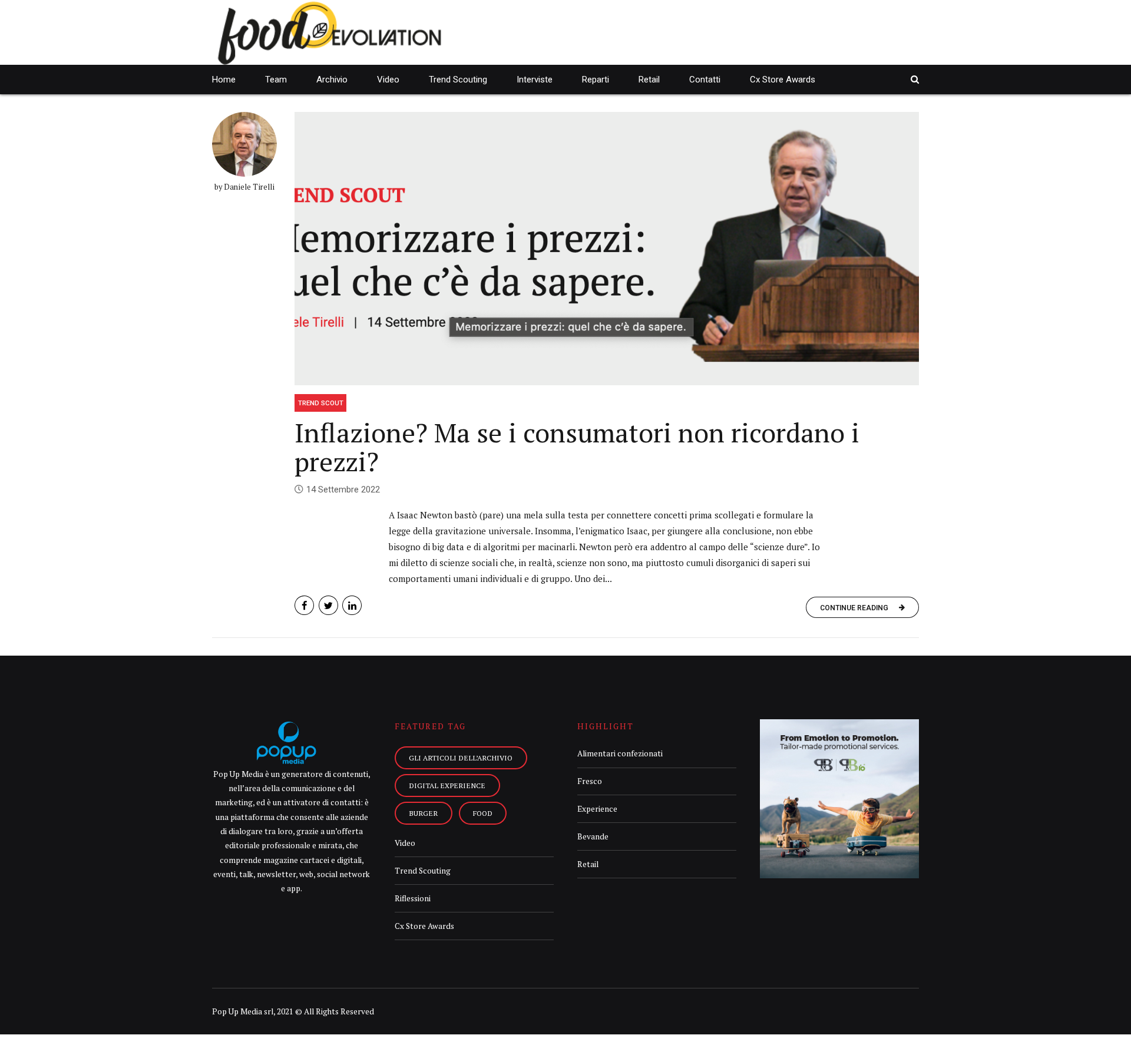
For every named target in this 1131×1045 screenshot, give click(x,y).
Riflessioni (413, 898)
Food (482, 813)
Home (224, 79)
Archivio (332, 79)
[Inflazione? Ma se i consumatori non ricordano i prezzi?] (607, 248)
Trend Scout (320, 403)
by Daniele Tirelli (244, 187)
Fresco (589, 781)
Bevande (593, 836)
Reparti (595, 79)
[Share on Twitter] (328, 605)
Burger (423, 813)
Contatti (704, 79)
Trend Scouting (458, 79)
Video (388, 79)
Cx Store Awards (782, 79)
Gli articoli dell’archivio (460, 757)
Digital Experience (447, 785)
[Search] (915, 79)
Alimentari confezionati (620, 753)
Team (276, 79)
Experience (597, 808)
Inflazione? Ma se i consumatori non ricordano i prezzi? (577, 447)
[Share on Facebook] (304, 605)
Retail (649, 79)
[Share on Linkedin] (352, 605)
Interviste (535, 79)
